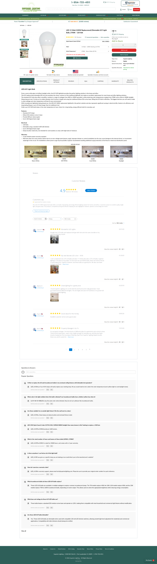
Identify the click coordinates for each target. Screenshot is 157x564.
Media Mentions (61, 549)
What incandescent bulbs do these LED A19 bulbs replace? (44, 481)
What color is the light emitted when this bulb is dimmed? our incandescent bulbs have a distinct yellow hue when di (61, 397)
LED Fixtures (62, 15)
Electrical (120, 15)
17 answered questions (91, 37)
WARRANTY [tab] (115, 81)
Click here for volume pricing (128, 68)
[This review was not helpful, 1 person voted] (122, 279)
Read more (66, 264)
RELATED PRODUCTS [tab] (130, 81)
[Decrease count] (135, 46)
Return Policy (90, 549)
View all (23, 531)
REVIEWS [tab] (71, 81)
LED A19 (29, 25)
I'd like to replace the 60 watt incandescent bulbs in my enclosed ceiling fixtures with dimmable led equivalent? (59, 383)
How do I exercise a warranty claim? (37, 467)
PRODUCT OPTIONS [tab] (56, 81)
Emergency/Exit (100, 15)
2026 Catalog (71, 549)
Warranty (78, 58)
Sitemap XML (78, 561)
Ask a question (105, 37)
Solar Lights (81, 15)
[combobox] (55, 218)
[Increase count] (135, 44)
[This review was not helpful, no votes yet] (122, 249)
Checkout (136, 9)
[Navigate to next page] (90, 349)
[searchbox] (38, 219)
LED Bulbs (43, 15)
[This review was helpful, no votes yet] (119, 249)
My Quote (120, 18)
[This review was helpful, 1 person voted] (119, 279)
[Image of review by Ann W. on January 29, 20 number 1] (54, 269)
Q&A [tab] (85, 81)
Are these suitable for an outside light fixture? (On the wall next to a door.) (49, 411)
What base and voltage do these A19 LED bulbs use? (42, 499)
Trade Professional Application (109, 18)
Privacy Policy (99, 549)
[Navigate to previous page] (66, 349)
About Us (45, 549)
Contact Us (135, 18)
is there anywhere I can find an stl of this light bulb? (42, 453)
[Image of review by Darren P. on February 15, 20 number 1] (54, 239)
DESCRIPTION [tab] (27, 81)
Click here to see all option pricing (75, 54)
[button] (78, 21)
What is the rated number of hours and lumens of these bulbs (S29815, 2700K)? (50, 439)
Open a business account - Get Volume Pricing (29, 18)
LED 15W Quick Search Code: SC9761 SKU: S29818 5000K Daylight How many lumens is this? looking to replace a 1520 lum (63, 425)
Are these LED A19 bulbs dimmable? (37, 515)
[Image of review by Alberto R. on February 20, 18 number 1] (54, 297)
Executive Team (80, 549)
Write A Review (91, 190)
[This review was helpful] (119, 307)
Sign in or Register (128, 18)
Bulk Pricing (136, 15)
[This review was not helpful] (122, 307)
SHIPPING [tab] (101, 81)
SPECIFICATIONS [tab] (42, 81)
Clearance (25, 15)
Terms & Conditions (109, 549)
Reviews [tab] (35, 173)
